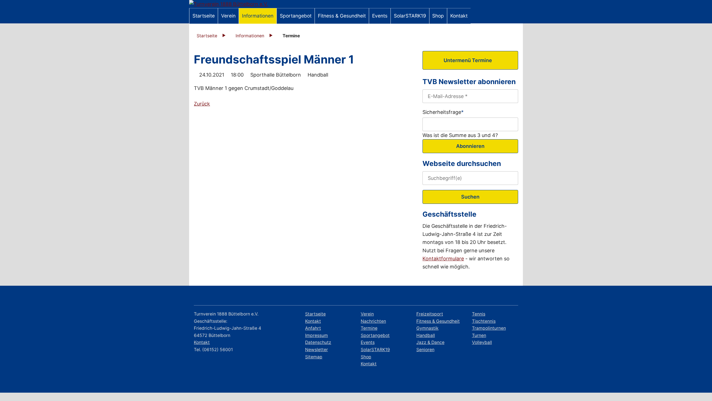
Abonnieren (470, 146)
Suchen (470, 197)
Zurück (202, 104)
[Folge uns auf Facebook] (480, 296)
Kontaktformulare (443, 258)
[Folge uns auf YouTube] (511, 296)
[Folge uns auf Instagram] (496, 296)
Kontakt (202, 342)
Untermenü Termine (468, 60)
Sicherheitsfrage (443, 111)
